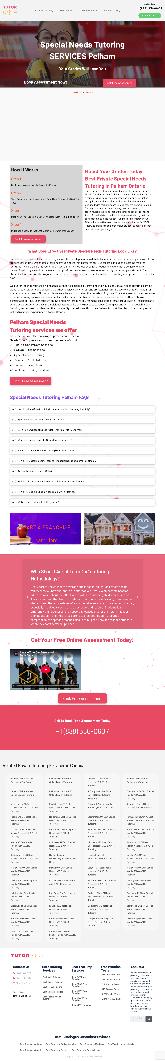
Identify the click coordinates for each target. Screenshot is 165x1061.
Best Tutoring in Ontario (31, 1050)
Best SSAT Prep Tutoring (79, 985)
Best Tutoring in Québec (57, 1050)
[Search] (149, 1019)
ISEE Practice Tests (110, 994)
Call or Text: (149, 6)
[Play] (14, 686)
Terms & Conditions (22, 996)
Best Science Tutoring (53, 992)
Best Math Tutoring (51, 977)
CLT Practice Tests (110, 984)
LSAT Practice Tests (111, 979)
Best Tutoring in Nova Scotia (121, 1044)
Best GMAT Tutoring (81, 1005)
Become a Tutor (89, 10)
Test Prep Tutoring (43, 10)
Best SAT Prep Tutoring (79, 978)
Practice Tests (67, 10)
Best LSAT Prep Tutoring (79, 999)
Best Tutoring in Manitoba (92, 1044)
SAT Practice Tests (110, 989)
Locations (107, 10)
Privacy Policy (19, 992)
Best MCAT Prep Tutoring (79, 992)
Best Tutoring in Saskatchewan (86, 1050)
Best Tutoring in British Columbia (61, 1044)
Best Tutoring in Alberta (31, 1044)
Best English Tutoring (52, 982)
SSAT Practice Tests (111, 974)
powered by (82, 92)
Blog (118, 10)
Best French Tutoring (52, 987)
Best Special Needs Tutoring (52, 998)
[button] (45, 10)
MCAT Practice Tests (111, 999)
